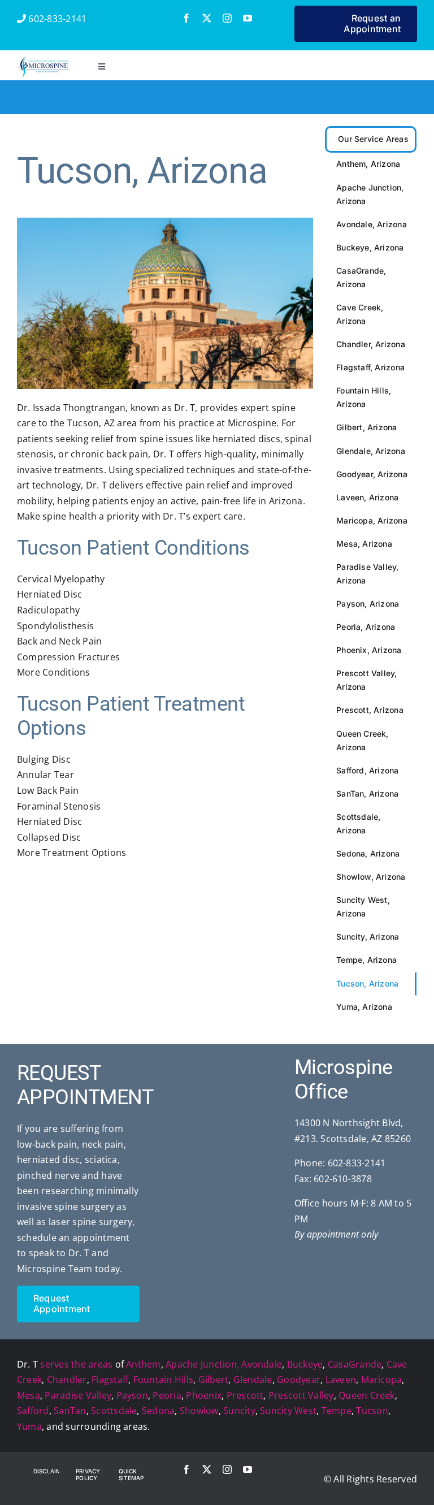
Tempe (336, 1410)
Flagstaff (110, 1379)
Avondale (261, 1364)
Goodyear (298, 1379)
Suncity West (288, 1410)
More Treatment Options (71, 852)
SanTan (70, 1410)
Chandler (67, 1379)
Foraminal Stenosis (59, 806)
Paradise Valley (78, 1395)
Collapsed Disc (49, 837)
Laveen (341, 1379)
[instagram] (227, 18)
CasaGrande (354, 1364)
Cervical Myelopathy (61, 579)
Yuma (29, 1426)
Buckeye (305, 1364)
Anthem (143, 1364)
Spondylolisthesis (55, 626)
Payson (132, 1395)
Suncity (239, 1410)
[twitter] (206, 18)
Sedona (158, 1410)
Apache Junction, (202, 1364)
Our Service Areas (373, 139)
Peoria (167, 1395)
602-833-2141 (56, 18)
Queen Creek (366, 1395)
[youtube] (247, 18)
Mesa (28, 1395)
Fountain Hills (163, 1379)
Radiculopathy (48, 610)
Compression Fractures (68, 657)
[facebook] (186, 18)
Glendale (252, 1379)
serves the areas (76, 1364)
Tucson (372, 1410)
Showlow (199, 1410)
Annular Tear (45, 774)
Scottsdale (114, 1410)
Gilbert (213, 1379)
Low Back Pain (48, 790)
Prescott (245, 1395)
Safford (33, 1410)
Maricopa (381, 1379)
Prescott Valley (301, 1395)
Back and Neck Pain (59, 641)
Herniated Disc (49, 594)
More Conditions (53, 672)
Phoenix (204, 1395)
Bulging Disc (44, 759)
